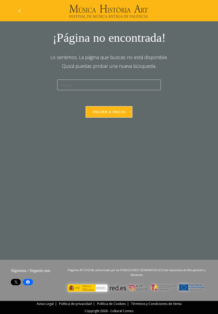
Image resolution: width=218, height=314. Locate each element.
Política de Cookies (111, 303)
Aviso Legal (45, 303)
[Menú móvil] (204, 10)
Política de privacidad (75, 303)
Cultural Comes (121, 311)
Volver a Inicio (109, 111)
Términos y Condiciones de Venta (156, 303)
